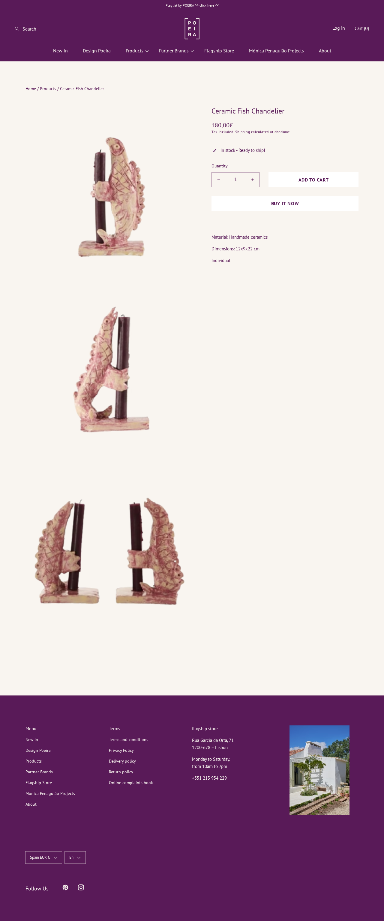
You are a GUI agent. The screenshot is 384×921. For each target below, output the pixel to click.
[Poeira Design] (192, 28)
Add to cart (313, 180)
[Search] (18, 28)
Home (31, 88)
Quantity (220, 166)
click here (207, 5)
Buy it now (285, 203)
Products (48, 88)
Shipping (242, 131)
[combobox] (39, 28)
